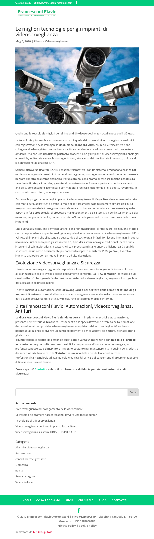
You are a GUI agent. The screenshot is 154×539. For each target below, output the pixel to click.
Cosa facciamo (48, 500)
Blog (103, 500)
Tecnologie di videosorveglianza (35, 420)
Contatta (41, 369)
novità (19, 470)
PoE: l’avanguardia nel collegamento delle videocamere (49, 409)
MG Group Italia (42, 532)
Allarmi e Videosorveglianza (51, 41)
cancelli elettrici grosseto (30, 459)
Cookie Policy (88, 525)
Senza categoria (25, 476)
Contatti (119, 500)
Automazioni (23, 453)
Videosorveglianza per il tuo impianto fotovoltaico (46, 426)
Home (27, 500)
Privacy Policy (66, 525)
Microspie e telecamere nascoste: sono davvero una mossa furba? (56, 415)
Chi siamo (86, 500)
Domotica (21, 465)
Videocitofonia (24, 482)
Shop (69, 500)
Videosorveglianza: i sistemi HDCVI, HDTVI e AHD (45, 432)
